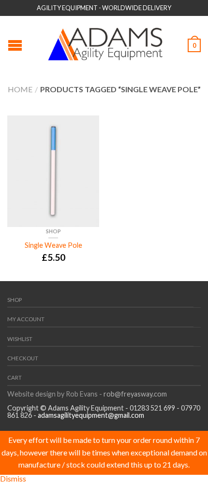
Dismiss (13, 478)
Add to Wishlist (87, 127)
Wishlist (19, 339)
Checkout (22, 358)
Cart (14, 377)
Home (20, 89)
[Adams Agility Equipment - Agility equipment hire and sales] (105, 42)
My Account (26, 319)
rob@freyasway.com (134, 394)
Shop (53, 231)
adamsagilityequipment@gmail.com (91, 415)
